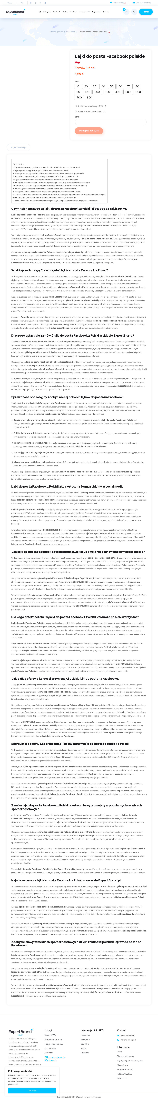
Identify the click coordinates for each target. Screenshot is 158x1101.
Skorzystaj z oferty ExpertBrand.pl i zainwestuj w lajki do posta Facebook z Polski (47, 191)
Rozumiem (32, 1091)
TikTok (65, 12)
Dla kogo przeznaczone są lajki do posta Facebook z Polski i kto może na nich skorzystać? (50, 185)
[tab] (18, 147)
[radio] (78, 86)
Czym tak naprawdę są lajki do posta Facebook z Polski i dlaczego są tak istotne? (47, 167)
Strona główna (56, 31)
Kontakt (106, 12)
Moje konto (96, 12)
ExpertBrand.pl (18, 147)
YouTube (73, 12)
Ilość (77, 81)
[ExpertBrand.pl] (15, 12)
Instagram (47, 12)
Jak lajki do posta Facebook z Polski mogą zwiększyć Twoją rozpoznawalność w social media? (52, 182)
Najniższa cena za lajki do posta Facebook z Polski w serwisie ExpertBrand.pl (45, 197)
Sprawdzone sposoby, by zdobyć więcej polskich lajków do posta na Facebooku (47, 176)
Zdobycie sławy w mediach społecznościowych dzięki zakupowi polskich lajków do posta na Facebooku (56, 200)
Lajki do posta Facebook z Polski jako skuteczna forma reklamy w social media (46, 179)
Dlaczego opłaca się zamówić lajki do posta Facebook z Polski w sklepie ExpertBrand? (49, 173)
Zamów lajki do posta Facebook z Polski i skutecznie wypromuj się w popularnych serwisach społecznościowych (60, 194)
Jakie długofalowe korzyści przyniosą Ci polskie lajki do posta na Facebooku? (46, 188)
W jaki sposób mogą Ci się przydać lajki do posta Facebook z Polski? (41, 170)
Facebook (56, 12)
